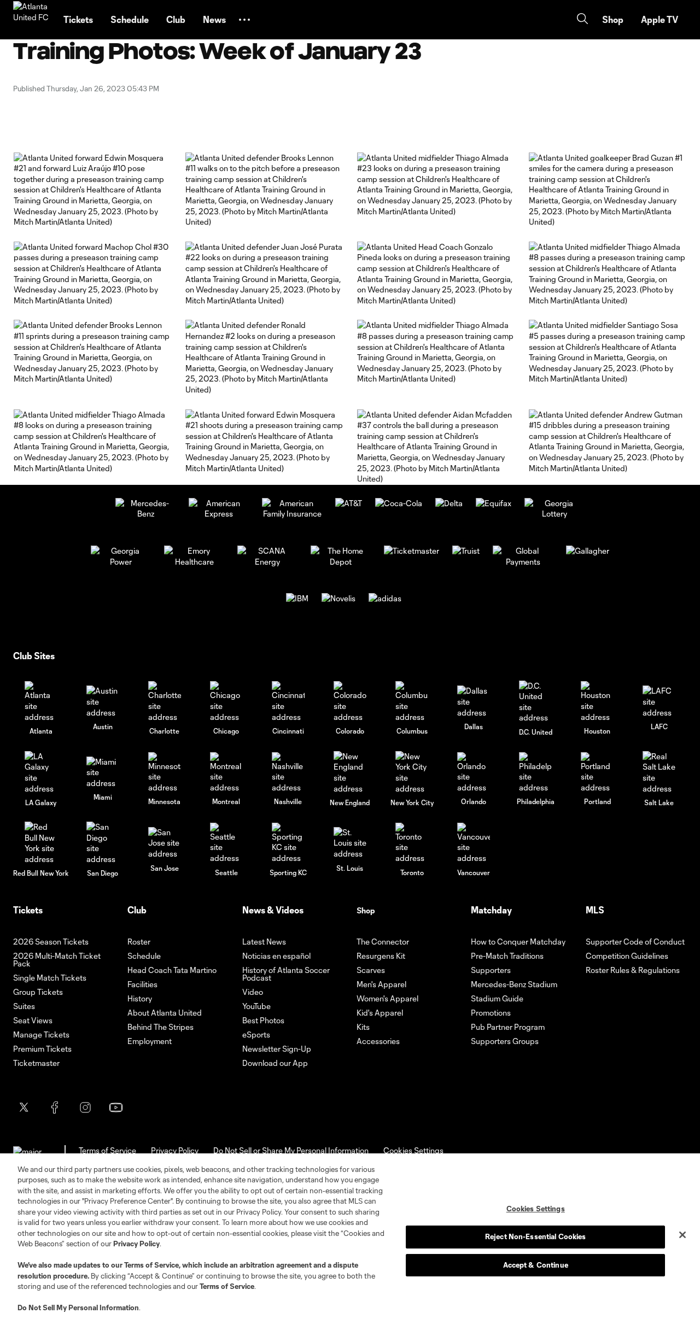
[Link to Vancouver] (473, 843)
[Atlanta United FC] (31, 19)
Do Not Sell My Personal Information (78, 1307)
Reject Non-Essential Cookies (535, 1236)
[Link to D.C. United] (535, 702)
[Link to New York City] (411, 772)
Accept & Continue (535, 1265)
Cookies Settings (413, 1150)
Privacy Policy (136, 1243)
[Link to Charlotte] (164, 701)
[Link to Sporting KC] (288, 843)
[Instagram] (85, 1107)
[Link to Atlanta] (41, 701)
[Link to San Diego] (102, 843)
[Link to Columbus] (411, 701)
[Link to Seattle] (226, 843)
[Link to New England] (350, 772)
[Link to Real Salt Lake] (659, 772)
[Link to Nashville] (288, 772)
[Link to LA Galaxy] (41, 772)
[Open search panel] (582, 20)
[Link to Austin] (102, 701)
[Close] (682, 1235)
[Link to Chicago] (226, 701)
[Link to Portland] (597, 772)
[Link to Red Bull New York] (41, 843)
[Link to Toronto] (411, 843)
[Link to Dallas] (473, 701)
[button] (244, 19)
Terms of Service (151, 1265)
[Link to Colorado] (350, 701)
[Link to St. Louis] (350, 843)
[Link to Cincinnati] (288, 701)
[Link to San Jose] (164, 843)
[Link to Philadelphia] (535, 772)
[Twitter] (24, 1107)
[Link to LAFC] (659, 701)
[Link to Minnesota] (164, 772)
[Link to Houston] (597, 701)
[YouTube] (116, 1107)
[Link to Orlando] (473, 772)
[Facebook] (55, 1107)
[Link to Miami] (102, 773)
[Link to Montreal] (226, 772)
